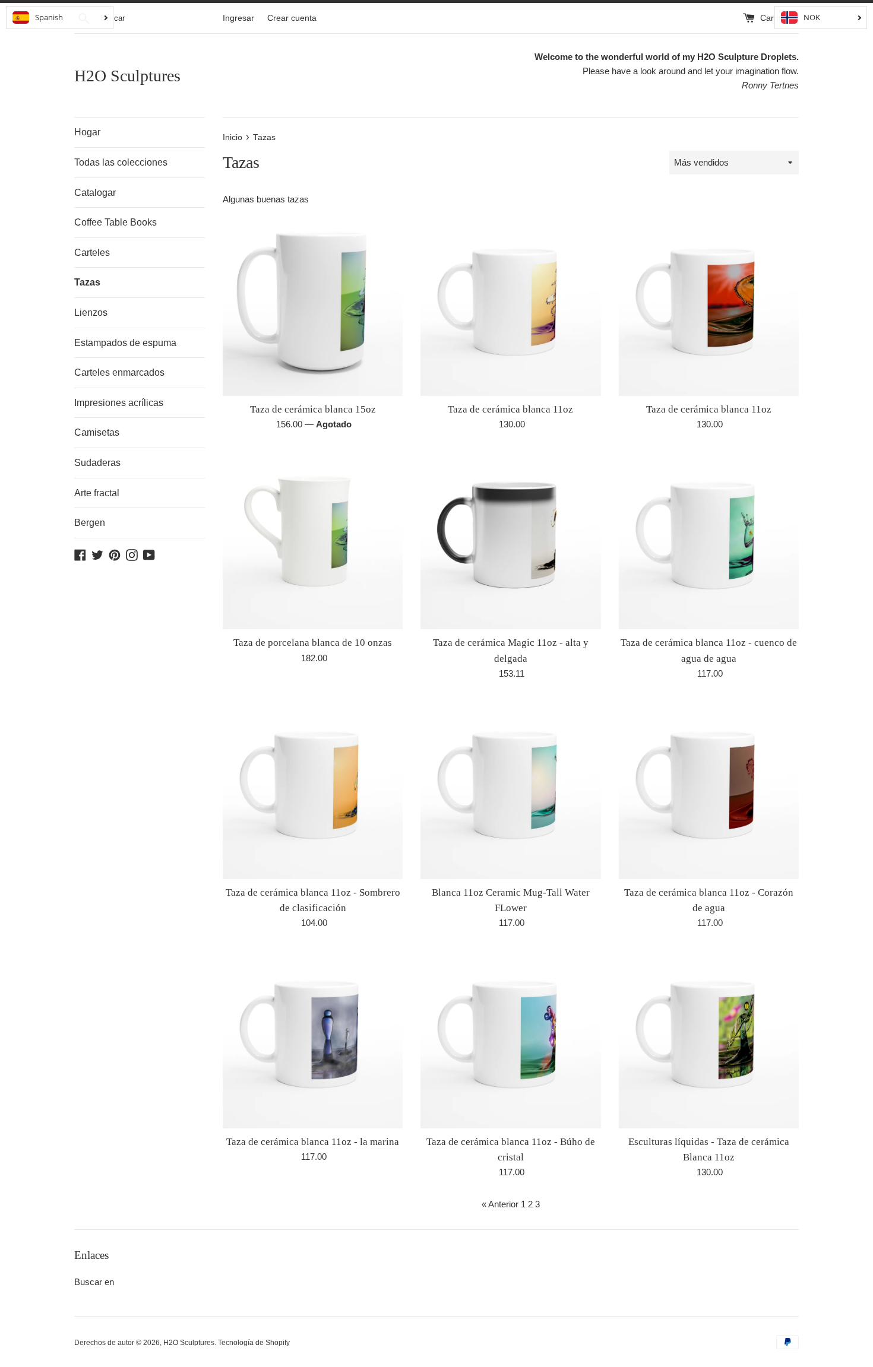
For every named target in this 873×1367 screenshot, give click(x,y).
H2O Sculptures (127, 75)
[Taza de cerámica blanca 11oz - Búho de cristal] (510, 1038)
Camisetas (96, 432)
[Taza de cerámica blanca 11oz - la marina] (313, 1038)
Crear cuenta (292, 18)
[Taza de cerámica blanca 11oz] (510, 305)
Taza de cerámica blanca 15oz (313, 409)
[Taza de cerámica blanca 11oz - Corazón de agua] (709, 788)
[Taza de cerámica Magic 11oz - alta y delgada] (510, 539)
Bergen (89, 523)
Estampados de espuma (125, 343)
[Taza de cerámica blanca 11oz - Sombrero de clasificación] (313, 788)
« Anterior (500, 1204)
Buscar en (94, 1282)
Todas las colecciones (120, 162)
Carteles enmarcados (119, 372)
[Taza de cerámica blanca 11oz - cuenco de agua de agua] (709, 539)
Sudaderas (97, 463)
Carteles (92, 253)
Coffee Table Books (115, 222)
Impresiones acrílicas (118, 403)
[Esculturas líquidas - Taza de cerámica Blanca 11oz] (709, 1038)
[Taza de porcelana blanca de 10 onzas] (313, 539)
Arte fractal (96, 493)
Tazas (87, 282)
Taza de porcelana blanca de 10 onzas (312, 642)
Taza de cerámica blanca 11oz (510, 409)
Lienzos (90, 312)
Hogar (87, 132)
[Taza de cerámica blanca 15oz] (313, 305)
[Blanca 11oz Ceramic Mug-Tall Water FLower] (510, 788)
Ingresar (238, 18)
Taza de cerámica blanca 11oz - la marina (312, 1141)
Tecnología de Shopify (254, 1343)
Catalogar (95, 193)
